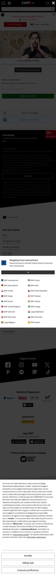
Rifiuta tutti (28, 563)
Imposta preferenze (28, 570)
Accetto (28, 555)
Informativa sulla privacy (36, 537)
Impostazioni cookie (21, 534)
